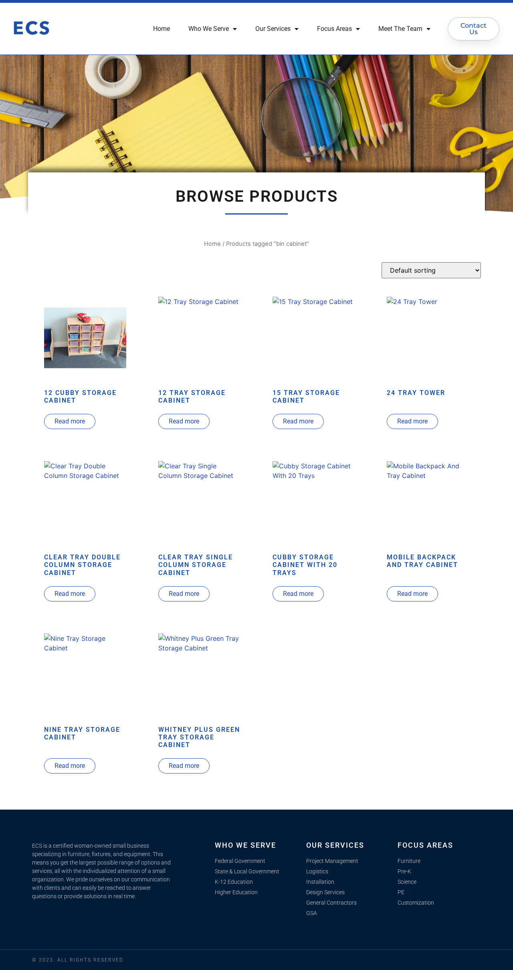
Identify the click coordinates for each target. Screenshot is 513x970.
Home (161, 28)
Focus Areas (334, 28)
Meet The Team (400, 28)
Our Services (273, 28)
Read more (70, 421)
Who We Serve (208, 28)
